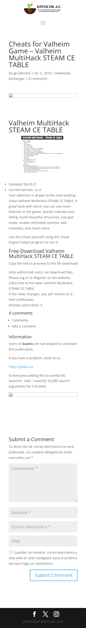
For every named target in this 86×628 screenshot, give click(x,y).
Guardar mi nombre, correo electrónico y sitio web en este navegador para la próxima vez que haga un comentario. (43, 558)
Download (62, 73)
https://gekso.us (21, 367)
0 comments (37, 78)
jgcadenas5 (22, 73)
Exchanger (17, 78)
